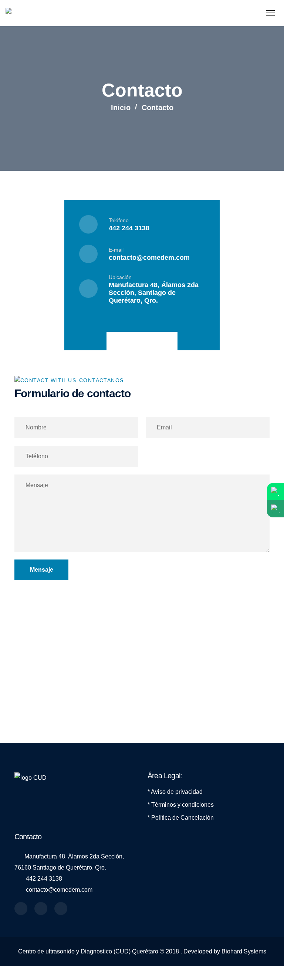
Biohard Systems (244, 951)
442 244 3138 (129, 228)
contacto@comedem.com (149, 257)
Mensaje (41, 570)
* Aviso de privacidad (175, 792)
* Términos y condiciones (181, 805)
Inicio (121, 107)
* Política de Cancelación (181, 817)
